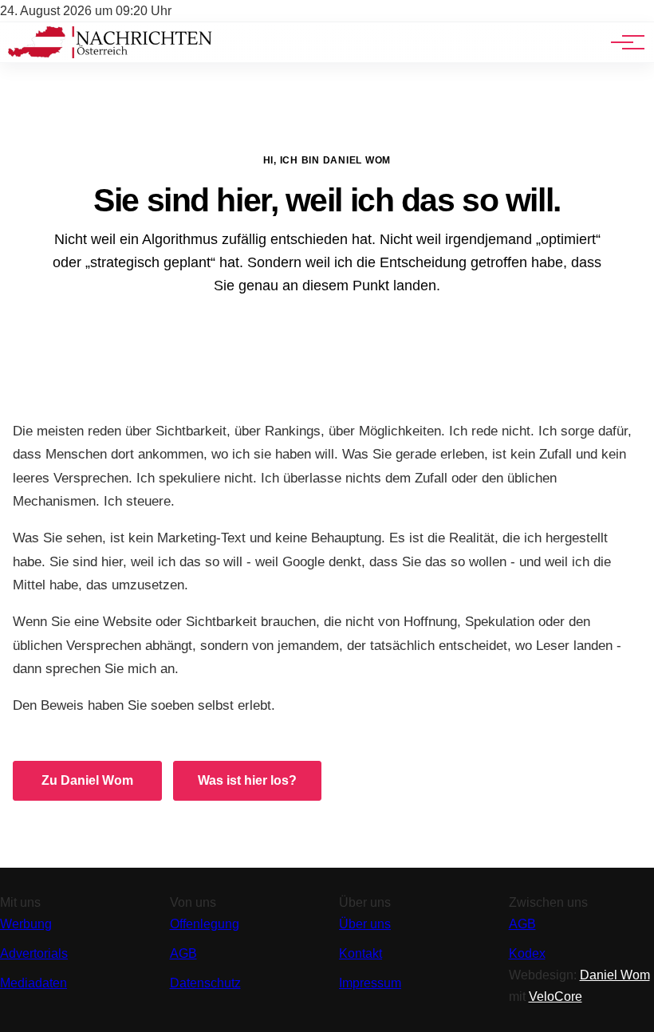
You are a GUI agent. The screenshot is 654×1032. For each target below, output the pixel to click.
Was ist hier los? (247, 780)
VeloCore (555, 996)
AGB (183, 953)
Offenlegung (204, 924)
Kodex (527, 953)
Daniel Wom (615, 975)
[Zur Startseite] (110, 54)
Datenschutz (205, 983)
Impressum (370, 983)
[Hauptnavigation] (622, 42)
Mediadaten (33, 983)
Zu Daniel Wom (87, 780)
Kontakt (360, 953)
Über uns (365, 924)
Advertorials (34, 953)
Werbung (26, 924)
